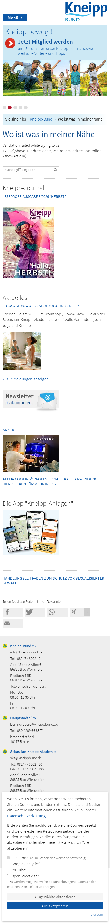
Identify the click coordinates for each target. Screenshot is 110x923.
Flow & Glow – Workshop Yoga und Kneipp (41, 306)
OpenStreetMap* (24, 875)
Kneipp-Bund (41, 119)
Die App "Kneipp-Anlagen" (38, 503)
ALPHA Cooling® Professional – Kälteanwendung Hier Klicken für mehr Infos (50, 481)
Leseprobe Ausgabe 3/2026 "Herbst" (34, 196)
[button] (13, 612)
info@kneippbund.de (26, 652)
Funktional (48, 857)
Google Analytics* (25, 863)
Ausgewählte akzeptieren (55, 896)
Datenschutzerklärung (26, 815)
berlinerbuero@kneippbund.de (34, 724)
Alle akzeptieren (55, 905)
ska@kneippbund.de (26, 757)
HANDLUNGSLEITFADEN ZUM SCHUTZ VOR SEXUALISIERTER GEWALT (53, 580)
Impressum (95, 914)
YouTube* (18, 869)
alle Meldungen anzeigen (28, 378)
